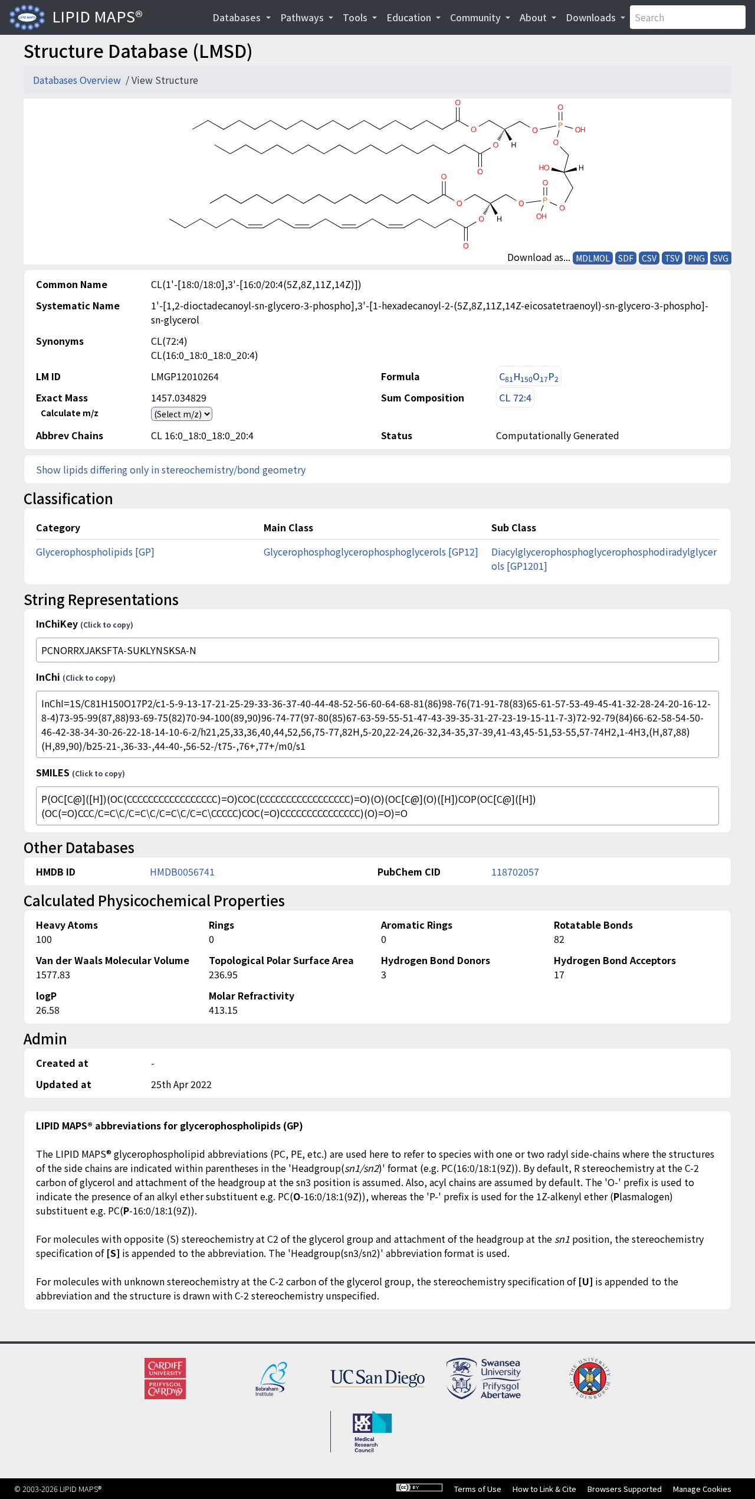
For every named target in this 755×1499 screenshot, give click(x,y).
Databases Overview (78, 80)
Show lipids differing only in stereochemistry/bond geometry (171, 469)
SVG (720, 258)
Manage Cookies (702, 1488)
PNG (696, 258)
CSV (649, 258)
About (534, 17)
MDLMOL (593, 258)
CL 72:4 (515, 397)
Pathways (303, 17)
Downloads (592, 17)
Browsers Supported (624, 1488)
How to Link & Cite (544, 1488)
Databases (237, 17)
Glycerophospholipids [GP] (95, 551)
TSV (672, 258)
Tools (356, 17)
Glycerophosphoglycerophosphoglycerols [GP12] (371, 551)
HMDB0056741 (182, 871)
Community (476, 17)
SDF (625, 258)
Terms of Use (477, 1488)
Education (410, 17)
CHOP (529, 376)
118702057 (515, 871)
